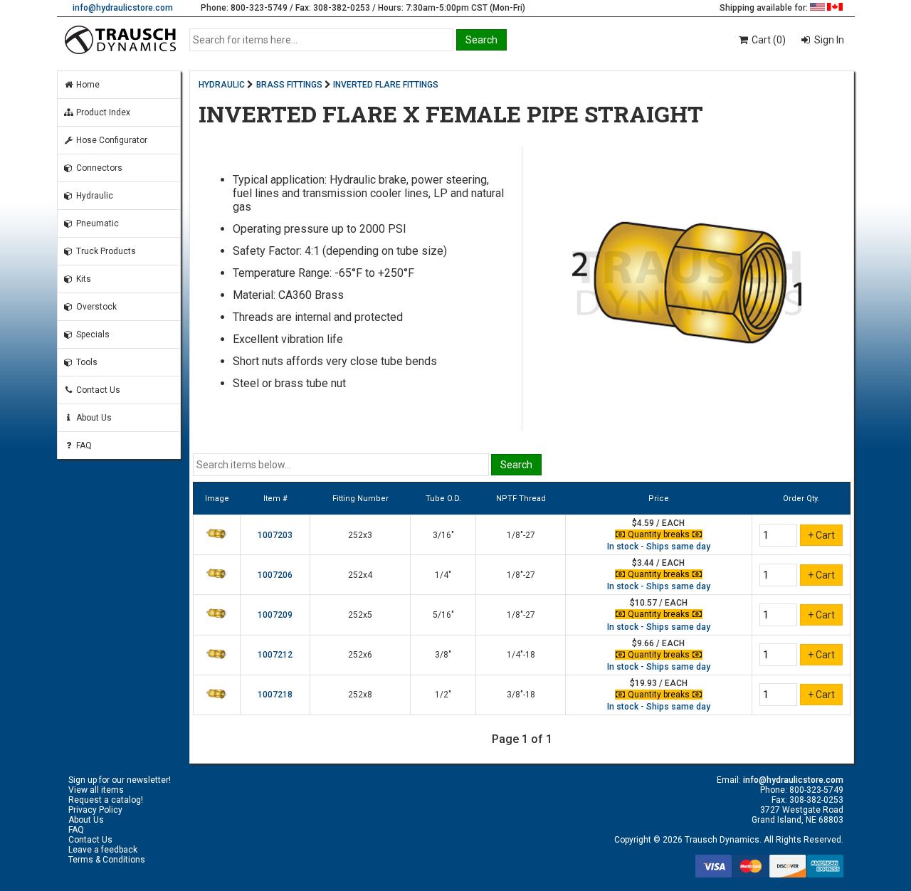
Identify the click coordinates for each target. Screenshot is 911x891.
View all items (96, 790)
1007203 (275, 535)
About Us (93, 418)
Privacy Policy (95, 810)
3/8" (443, 655)
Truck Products (105, 251)
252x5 (360, 615)
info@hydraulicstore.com (123, 8)
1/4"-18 (521, 655)
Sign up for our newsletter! (119, 780)
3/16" (443, 535)
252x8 (360, 695)
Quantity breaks (659, 534)
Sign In (828, 40)
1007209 (275, 615)
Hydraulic (93, 196)
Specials (92, 334)
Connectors (98, 168)
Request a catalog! (105, 800)
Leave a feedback (102, 850)
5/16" (443, 615)
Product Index (102, 112)
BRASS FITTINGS (289, 85)
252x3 (360, 535)
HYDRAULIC (222, 85)
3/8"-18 (521, 695)
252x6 (360, 655)
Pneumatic (96, 223)
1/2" (443, 695)
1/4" (443, 575)
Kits (82, 279)
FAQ (83, 445)
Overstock (95, 307)
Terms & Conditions (106, 860)
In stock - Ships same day (658, 547)
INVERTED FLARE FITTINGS (385, 85)
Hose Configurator (110, 140)
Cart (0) (767, 40)
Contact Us (97, 390)
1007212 (275, 655)
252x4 (360, 575)
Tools (86, 362)
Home (87, 85)
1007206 (275, 575)
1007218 (275, 695)
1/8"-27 (521, 535)
